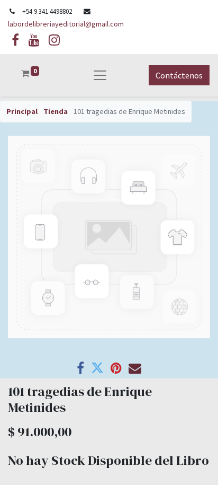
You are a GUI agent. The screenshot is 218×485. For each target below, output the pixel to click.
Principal (22, 111)
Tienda (55, 111)
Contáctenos (179, 75)
